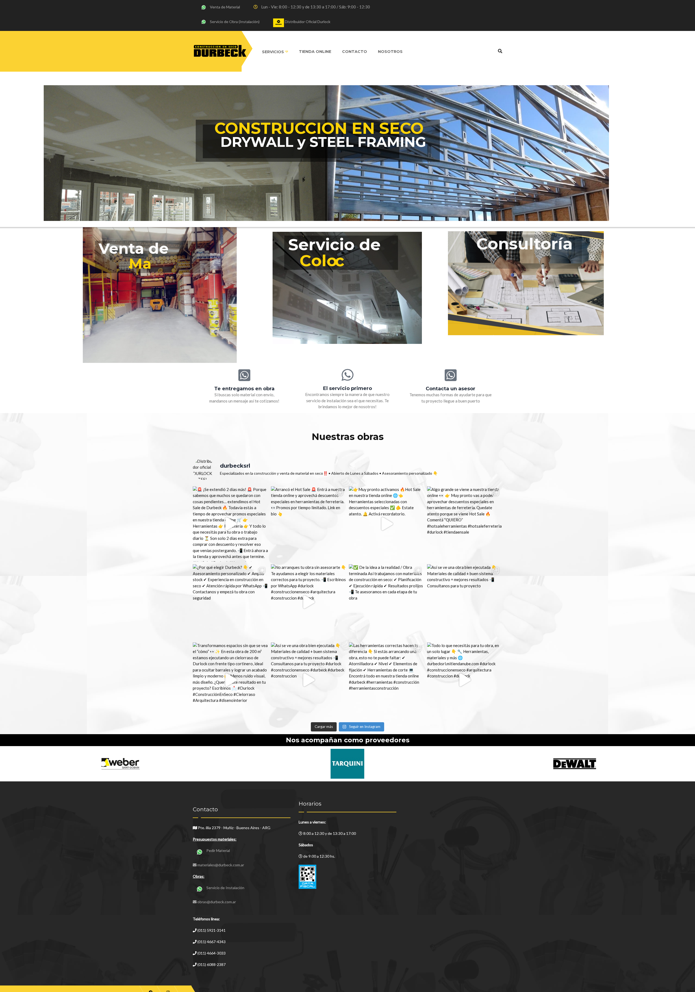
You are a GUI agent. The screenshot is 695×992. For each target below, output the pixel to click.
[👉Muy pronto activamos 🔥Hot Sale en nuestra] (386, 524)
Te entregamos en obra (244, 389)
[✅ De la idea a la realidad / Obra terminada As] (386, 602)
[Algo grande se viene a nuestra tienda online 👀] (465, 524)
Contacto (354, 51)
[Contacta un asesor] (450, 375)
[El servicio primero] (347, 375)
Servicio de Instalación (225, 887)
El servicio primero (347, 388)
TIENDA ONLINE (315, 51)
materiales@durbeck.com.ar (220, 865)
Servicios (273, 51)
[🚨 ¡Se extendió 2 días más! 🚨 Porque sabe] (230, 524)
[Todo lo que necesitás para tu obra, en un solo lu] (465, 680)
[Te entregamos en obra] (244, 375)
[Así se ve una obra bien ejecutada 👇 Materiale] (465, 602)
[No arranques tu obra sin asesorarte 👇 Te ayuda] (308, 602)
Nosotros (390, 51)
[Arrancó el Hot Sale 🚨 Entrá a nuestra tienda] (308, 524)
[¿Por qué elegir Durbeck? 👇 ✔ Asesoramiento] (230, 602)
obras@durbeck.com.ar (216, 901)
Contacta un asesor (450, 389)
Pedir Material (218, 850)
